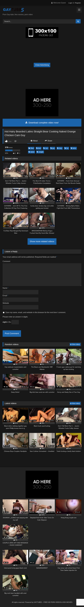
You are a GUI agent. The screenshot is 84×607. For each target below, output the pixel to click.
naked (32, 152)
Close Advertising (42, 65)
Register (78, 3)
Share (49, 141)
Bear (32, 148)
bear (39, 148)
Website (6, 303)
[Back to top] (77, 600)
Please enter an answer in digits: (15, 317)
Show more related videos (42, 241)
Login (70, 3)
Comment (6, 261)
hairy (60, 148)
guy (53, 148)
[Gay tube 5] (42, 10)
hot (67, 148)
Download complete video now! (43, 122)
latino (74, 148)
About (35, 141)
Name (5, 288)
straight (41, 152)
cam (46, 148)
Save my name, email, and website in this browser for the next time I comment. (35, 312)
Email (5, 295)
